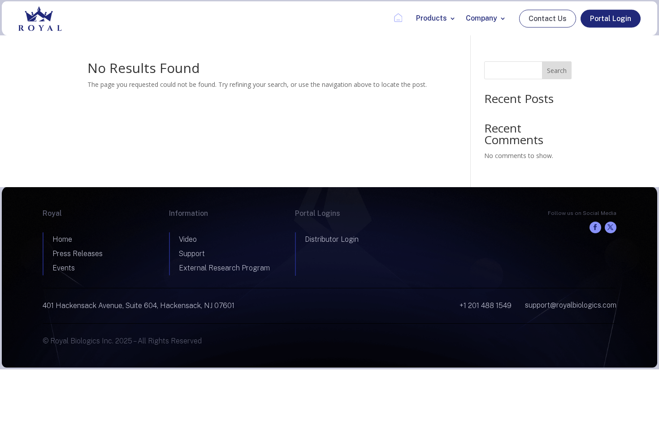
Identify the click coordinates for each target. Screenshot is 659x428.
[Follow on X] (610, 227)
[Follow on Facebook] (595, 227)
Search (557, 70)
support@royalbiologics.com (570, 305)
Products (431, 18)
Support (192, 253)
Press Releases (77, 253)
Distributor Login (332, 239)
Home (396, 18)
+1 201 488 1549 (486, 305)
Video (188, 239)
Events (63, 268)
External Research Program (224, 268)
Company (481, 18)
